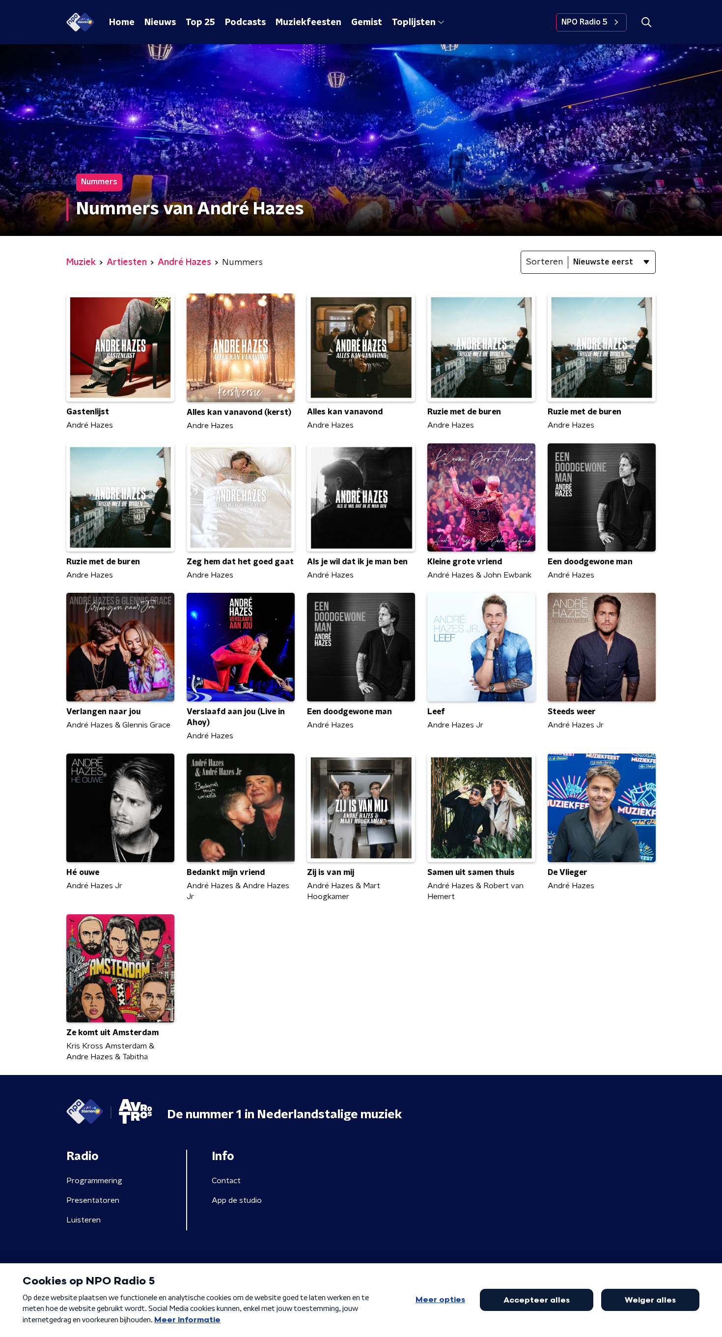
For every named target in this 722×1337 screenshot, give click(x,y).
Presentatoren (92, 1200)
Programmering (94, 1181)
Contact (226, 1181)
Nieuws (160, 22)
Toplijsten (413, 22)
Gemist (366, 22)
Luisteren (83, 1220)
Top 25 (200, 22)
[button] (646, 22)
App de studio (237, 1200)
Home (122, 22)
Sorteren (544, 262)
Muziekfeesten (308, 22)
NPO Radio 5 (584, 22)
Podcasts (245, 22)
